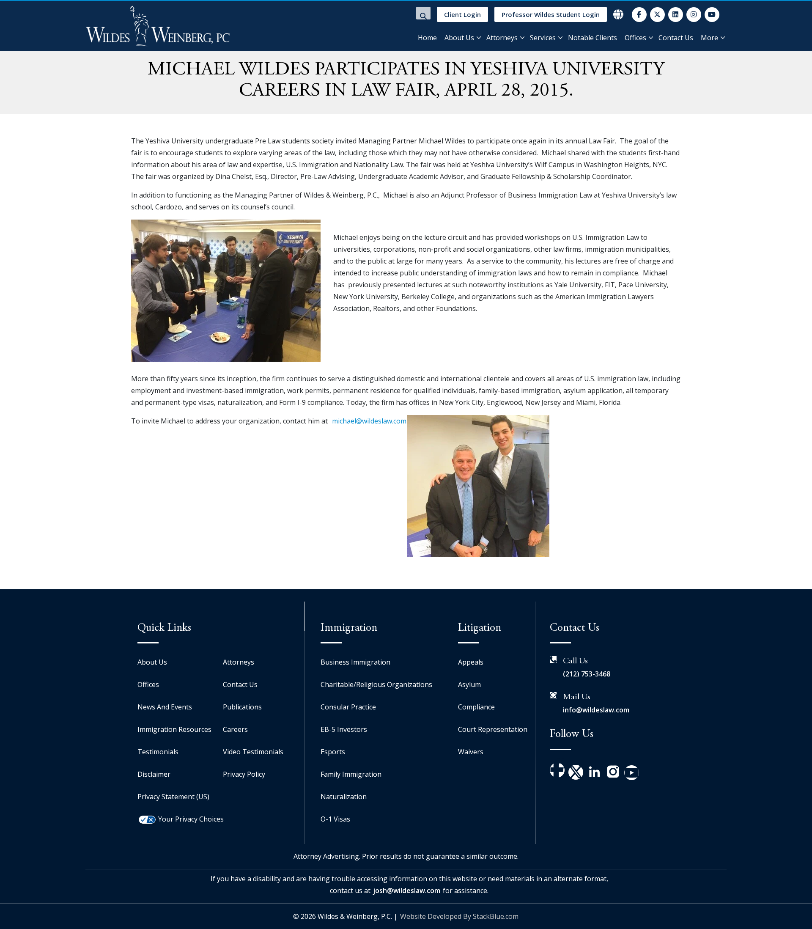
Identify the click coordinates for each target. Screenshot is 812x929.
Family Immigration (351, 774)
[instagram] (693, 14)
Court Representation (492, 729)
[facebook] (639, 14)
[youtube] (712, 14)
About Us (459, 37)
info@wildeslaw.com (596, 710)
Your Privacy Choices (191, 819)
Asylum (469, 684)
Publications (242, 707)
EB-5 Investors (344, 729)
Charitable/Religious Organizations (376, 684)
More (709, 37)
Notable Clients (592, 37)
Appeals (470, 662)
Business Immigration (355, 662)
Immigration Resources (174, 729)
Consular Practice (348, 707)
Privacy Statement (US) (173, 796)
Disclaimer (153, 774)
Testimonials (157, 751)
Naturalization (344, 796)
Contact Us (675, 37)
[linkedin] (675, 14)
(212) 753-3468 (586, 674)
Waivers (470, 751)
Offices (635, 37)
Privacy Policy (244, 774)
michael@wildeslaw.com (369, 421)
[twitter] (657, 14)
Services (543, 37)
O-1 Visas (335, 819)
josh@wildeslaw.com (406, 890)
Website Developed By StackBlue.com (459, 916)
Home (427, 37)
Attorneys (502, 37)
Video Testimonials (253, 751)
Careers (235, 729)
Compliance (476, 707)
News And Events (164, 707)
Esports (333, 751)
